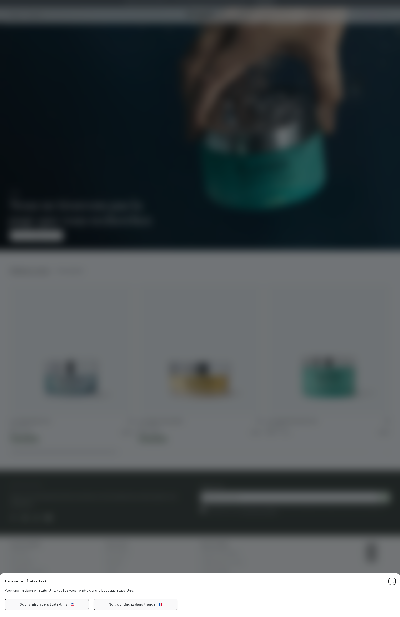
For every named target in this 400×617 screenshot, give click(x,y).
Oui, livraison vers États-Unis (43, 604)
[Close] (392, 581)
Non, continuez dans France (132, 604)
